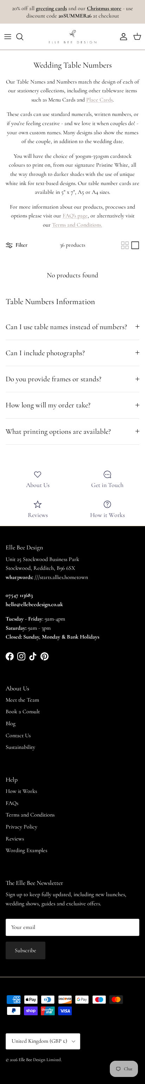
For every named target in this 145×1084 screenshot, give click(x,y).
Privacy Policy (21, 826)
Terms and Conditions (30, 814)
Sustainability (20, 747)
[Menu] (7, 36)
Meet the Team (22, 699)
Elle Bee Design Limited (40, 1060)
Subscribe (25, 950)
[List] (135, 245)
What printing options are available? (58, 431)
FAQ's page (75, 215)
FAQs (12, 803)
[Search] (23, 36)
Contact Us (18, 735)
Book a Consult (23, 711)
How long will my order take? (48, 405)
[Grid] (125, 245)
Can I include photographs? (45, 353)
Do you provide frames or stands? (53, 379)
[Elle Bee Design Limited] (72, 36)
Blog (10, 723)
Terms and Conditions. (77, 224)
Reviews (15, 838)
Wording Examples (26, 850)
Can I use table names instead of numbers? (66, 326)
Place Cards (99, 99)
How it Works (21, 791)
